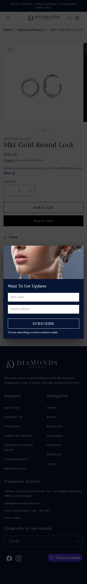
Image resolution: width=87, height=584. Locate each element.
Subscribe (43, 323)
